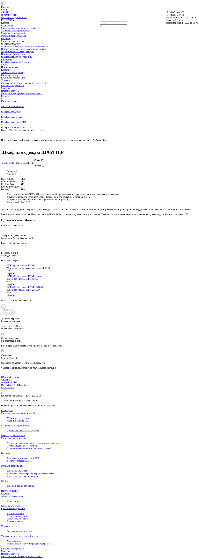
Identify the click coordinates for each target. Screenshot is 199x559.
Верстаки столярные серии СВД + (24, 458)
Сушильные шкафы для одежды (23, 430)
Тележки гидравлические (19, 531)
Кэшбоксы (6, 59)
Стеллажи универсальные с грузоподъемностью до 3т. (34, 443)
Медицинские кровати (18, 418)
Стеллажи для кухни (17, 516)
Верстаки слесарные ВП (19, 461)
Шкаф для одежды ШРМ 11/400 (22, 279)
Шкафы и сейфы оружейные (21, 486)
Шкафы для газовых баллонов (16, 62)
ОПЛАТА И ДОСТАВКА (14, 17)
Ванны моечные (15, 521)
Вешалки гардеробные (12, 85)
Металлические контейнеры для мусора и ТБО (30, 543)
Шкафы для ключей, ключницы (16, 57)
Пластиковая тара (10, 91)
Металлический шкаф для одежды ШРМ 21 (28, 268)
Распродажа (7, 25)
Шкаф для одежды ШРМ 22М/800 (23, 290)
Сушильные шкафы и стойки (15, 30)
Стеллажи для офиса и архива (22, 445)
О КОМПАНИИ (9, 15)
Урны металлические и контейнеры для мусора (24, 83)
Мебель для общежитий (13, 33)
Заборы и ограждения (12, 72)
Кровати (5, 70)
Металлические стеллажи (14, 36)
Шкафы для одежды (17, 470)
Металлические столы (18, 518)
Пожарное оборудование (13, 54)
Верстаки (5, 38)
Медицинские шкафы (18, 420)
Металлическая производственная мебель (22, 93)
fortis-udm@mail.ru (17, 243)
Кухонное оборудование (13, 77)
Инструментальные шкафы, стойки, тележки (23, 49)
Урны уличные (14, 541)
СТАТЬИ (5, 12)
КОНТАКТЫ (7, 20)
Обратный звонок (174, 20)
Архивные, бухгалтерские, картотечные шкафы (25, 46)
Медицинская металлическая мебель (19, 28)
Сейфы (4, 64)
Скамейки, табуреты (11, 75)
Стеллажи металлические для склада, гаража (29, 448)
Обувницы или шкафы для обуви (17, 51)
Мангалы (5, 88)
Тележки (5, 80)
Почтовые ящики (9, 67)
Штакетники (13, 501)
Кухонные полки (15, 513)
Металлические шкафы (12, 41)
